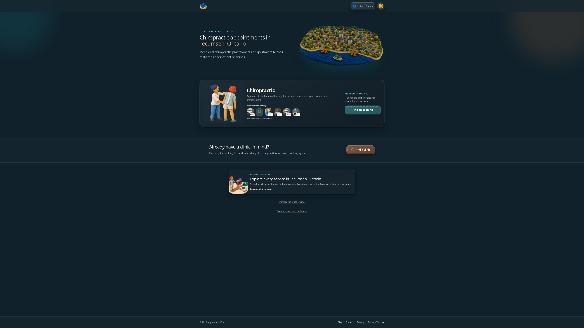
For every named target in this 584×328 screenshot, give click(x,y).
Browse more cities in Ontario (292, 211)
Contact (349, 322)
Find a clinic (362, 149)
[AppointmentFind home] (203, 6)
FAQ (340, 322)
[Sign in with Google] (361, 6)
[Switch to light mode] (380, 6)
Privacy (360, 322)
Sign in (370, 6)
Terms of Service (376, 322)
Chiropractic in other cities (292, 201)
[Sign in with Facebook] (354, 6)
